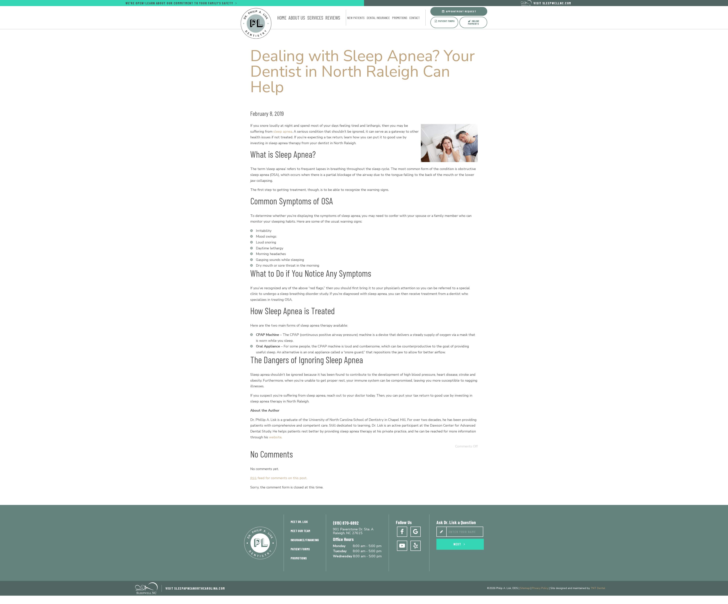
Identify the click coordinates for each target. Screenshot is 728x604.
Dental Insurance (378, 18)
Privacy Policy (540, 588)
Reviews (332, 17)
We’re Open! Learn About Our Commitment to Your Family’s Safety (180, 3)
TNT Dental (598, 588)
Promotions (399, 18)
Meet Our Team (300, 531)
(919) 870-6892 (346, 523)
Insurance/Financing (305, 540)
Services (315, 17)
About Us (297, 17)
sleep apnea (282, 131)
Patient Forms (446, 21)
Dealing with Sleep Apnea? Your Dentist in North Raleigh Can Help (362, 71)
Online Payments (473, 22)
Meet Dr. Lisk (299, 522)
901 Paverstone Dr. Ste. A (353, 531)
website (275, 437)
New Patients (356, 18)
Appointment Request (460, 11)
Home (281, 17)
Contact (414, 18)
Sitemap (525, 588)
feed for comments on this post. (278, 478)
